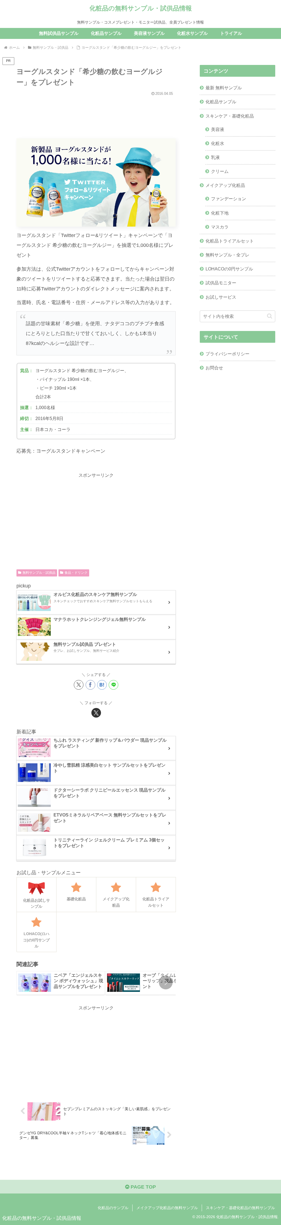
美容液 (217, 129)
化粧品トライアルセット (230, 240)
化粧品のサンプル (113, 1208)
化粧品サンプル (221, 101)
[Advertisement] (96, 114)
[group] (61, 983)
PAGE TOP (142, 1187)
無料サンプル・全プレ (227, 254)
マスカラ (220, 226)
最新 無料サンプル (224, 87)
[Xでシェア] (78, 685)
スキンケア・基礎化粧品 (230, 115)
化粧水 (217, 143)
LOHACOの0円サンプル (229, 268)
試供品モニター (221, 282)
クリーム (220, 171)
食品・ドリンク (76, 573)
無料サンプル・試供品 (39, 573)
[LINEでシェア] (113, 685)
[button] (166, 982)
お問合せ (214, 367)
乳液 (215, 157)
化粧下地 (220, 212)
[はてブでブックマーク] (102, 685)
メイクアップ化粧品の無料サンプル (167, 1208)
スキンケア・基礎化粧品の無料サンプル (240, 1208)
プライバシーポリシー (227, 353)
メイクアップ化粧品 (225, 185)
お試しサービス (221, 297)
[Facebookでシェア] (90, 685)
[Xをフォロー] (96, 713)
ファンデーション (228, 198)
